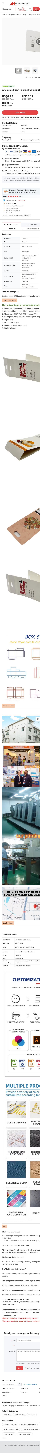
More (4, 1438)
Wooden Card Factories (28, 1424)
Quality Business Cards (11, 1429)
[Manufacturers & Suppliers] (20, 3)
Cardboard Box (19, 1415)
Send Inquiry (20, 112)
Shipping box (6, 1392)
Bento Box (7, 1415)
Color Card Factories (10, 1424)
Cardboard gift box (8, 1388)
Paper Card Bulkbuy (25, 1434)
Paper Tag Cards (9, 1434)
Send (19, 1368)
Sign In (5, 215)
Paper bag (24, 1392)
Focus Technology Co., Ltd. (26, 1445)
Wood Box (32, 1415)
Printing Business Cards (30, 1429)
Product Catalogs (31, 1384)
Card (3, 1396)
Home (3, 14)
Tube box (23, 1388)
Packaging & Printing (13, 14)
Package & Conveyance (28, 14)
